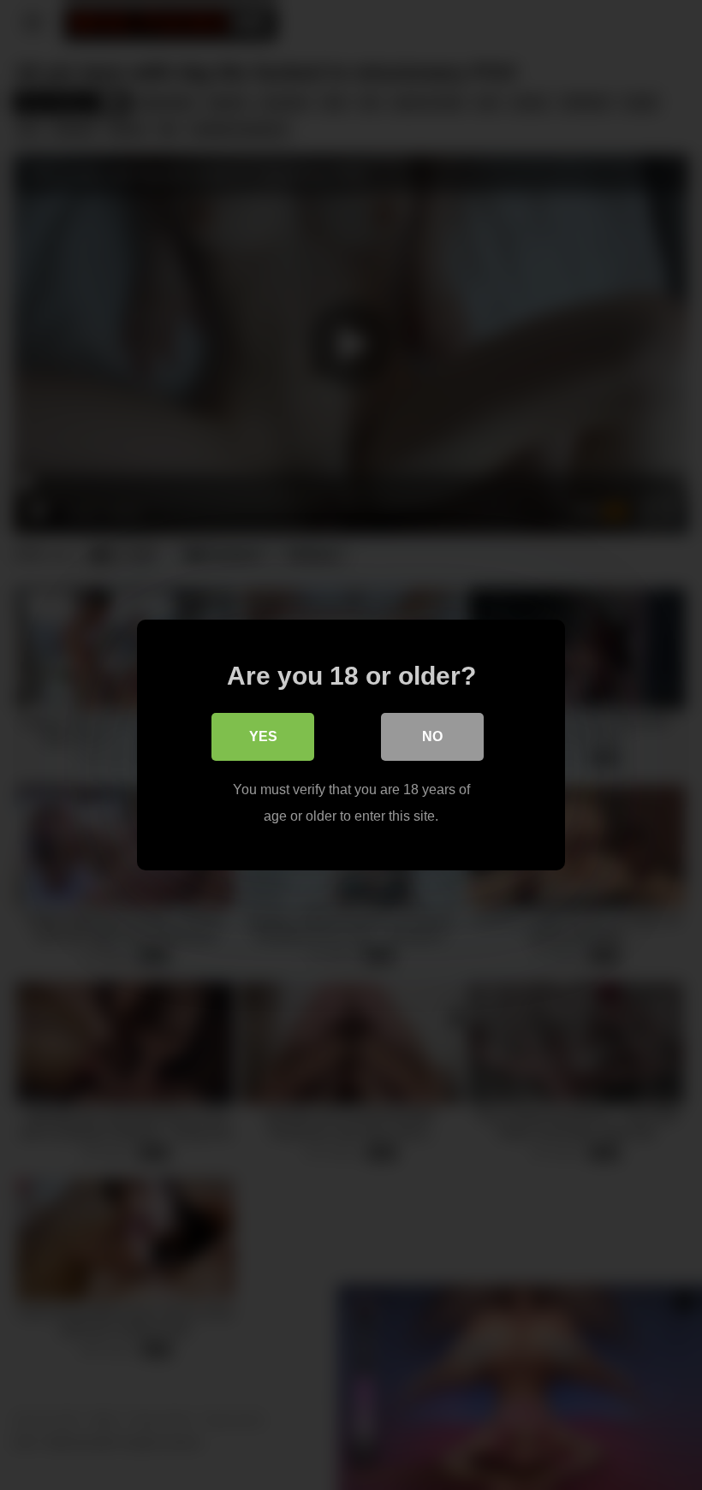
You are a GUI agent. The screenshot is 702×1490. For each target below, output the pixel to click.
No (432, 736)
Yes (263, 736)
